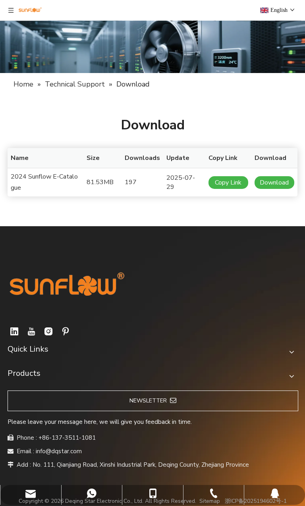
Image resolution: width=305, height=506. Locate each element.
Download (274, 182)
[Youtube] (31, 331)
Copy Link (228, 182)
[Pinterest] (65, 331)
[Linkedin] (14, 331)
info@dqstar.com (59, 451)
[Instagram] (48, 331)
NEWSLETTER (149, 400)
